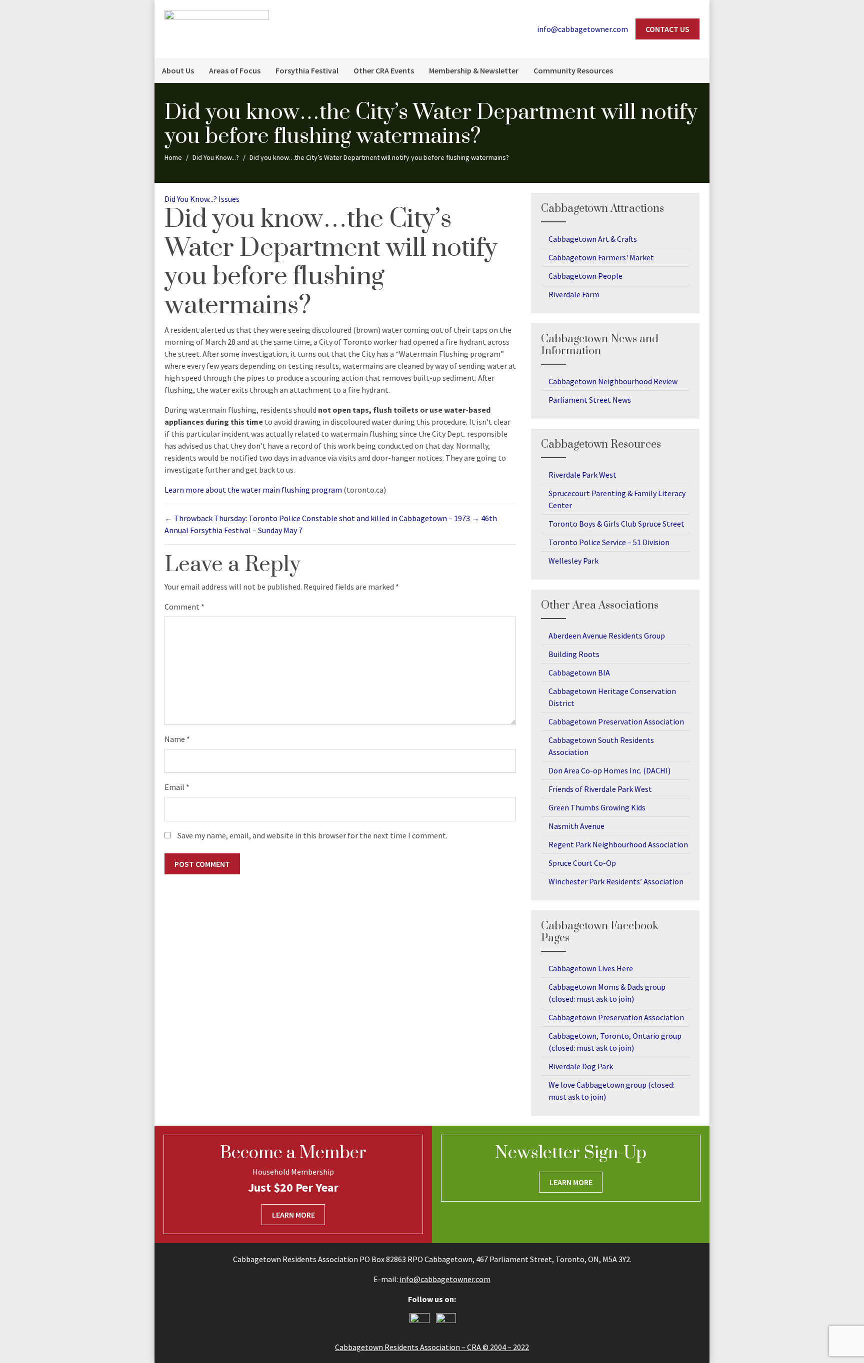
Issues (229, 199)
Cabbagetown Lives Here (590, 968)
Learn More (293, 1215)
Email (177, 787)
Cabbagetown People (585, 276)
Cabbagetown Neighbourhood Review (613, 381)
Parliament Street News (589, 400)
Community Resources (573, 70)
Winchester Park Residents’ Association (616, 881)
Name (177, 739)
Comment (184, 607)
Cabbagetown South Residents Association (601, 746)
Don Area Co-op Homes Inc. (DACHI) (609, 770)
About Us (178, 70)
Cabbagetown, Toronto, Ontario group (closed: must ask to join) (615, 1042)
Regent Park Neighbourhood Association (618, 844)
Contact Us (668, 29)
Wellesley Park (573, 561)
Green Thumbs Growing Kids (597, 807)
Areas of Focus (234, 70)
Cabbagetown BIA (579, 673)
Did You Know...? (190, 199)
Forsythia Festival (307, 70)
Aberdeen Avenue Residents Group (606, 636)
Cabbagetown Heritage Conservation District (612, 697)
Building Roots (574, 654)
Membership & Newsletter (473, 70)
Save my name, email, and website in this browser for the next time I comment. (313, 835)
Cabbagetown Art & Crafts (592, 239)
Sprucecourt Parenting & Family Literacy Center (617, 499)
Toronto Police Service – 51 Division (609, 542)
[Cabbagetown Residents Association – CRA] (216, 28)
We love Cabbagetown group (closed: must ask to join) (611, 1091)
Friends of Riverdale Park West (600, 789)
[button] (697, 70)
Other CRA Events (384, 70)
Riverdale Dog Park (580, 1066)
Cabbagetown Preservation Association (616, 721)
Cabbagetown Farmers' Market (601, 257)
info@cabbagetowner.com (445, 1279)
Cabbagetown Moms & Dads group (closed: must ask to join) (607, 993)
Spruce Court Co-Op (582, 863)
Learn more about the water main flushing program (253, 490)
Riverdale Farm (574, 294)
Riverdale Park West (582, 475)
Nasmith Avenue (576, 826)
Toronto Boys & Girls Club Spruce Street (616, 524)
